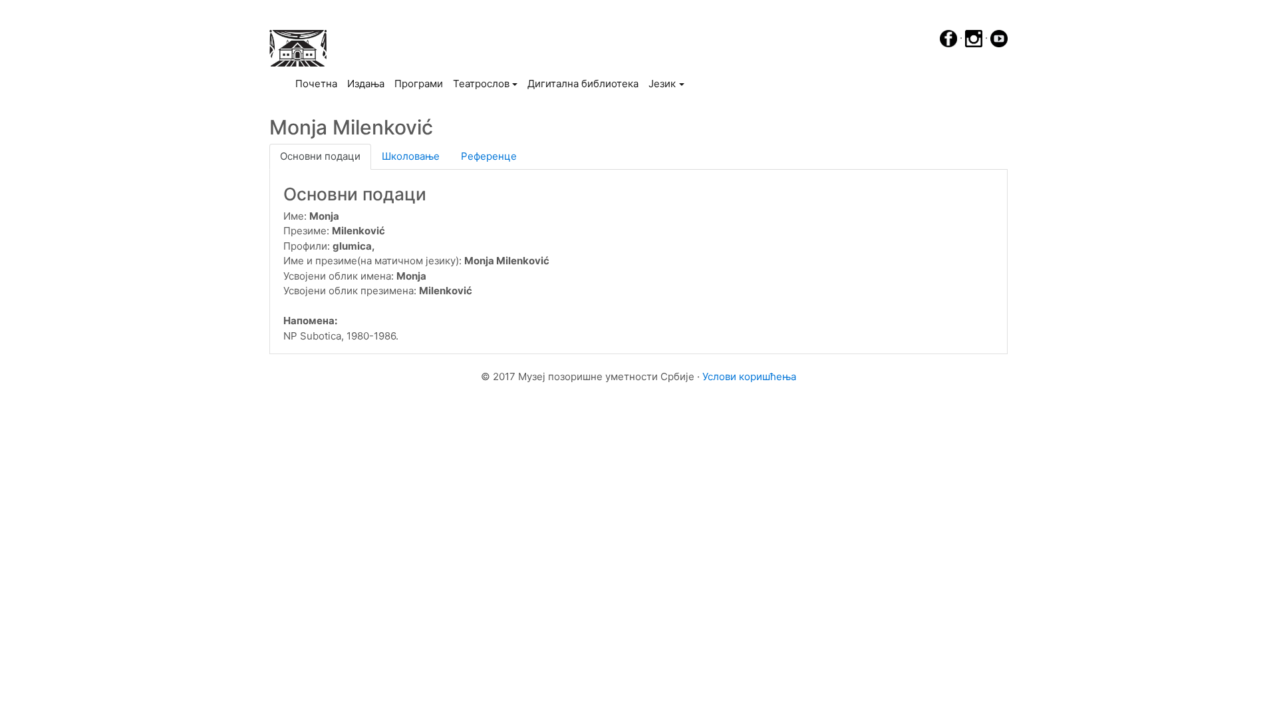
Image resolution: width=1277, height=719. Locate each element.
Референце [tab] (489, 156)
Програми (418, 83)
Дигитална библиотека (582, 83)
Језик (662, 83)
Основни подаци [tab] (320, 156)
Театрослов (481, 83)
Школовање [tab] (411, 156)
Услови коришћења (749, 376)
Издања (365, 83)
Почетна (318, 83)
